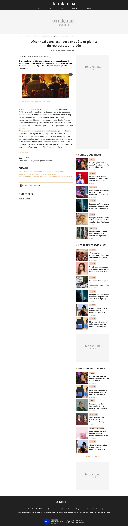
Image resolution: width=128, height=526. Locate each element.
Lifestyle (88, 9)
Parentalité (74, 9)
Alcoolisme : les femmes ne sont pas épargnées (38, 174)
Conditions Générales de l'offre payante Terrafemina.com (60, 512)
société (39, 9)
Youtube (22, 128)
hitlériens (22, 125)
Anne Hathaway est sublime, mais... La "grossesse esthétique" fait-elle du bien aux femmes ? (97, 422)
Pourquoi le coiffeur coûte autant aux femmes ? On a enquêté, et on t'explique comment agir (99, 221)
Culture (52, 9)
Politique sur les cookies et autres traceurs (88, 509)
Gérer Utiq (93, 512)
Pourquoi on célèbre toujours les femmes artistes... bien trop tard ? (98, 406)
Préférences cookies (104, 512)
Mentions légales (67, 509)
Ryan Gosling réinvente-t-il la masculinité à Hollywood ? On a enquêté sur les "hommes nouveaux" (99, 194)
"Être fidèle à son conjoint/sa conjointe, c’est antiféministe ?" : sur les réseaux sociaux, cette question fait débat (99, 257)
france (28, 198)
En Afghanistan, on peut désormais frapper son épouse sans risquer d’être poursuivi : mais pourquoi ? (99, 285)
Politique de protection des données (29, 512)
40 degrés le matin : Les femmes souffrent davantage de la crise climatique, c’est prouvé (98, 311)
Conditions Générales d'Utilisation (35, 509)
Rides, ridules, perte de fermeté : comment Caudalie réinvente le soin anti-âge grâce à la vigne (99, 434)
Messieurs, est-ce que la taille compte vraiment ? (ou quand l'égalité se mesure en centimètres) (98, 325)
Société (35, 36)
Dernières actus (28, 36)
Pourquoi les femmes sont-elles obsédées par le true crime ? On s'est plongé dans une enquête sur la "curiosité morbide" (99, 208)
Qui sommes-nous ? (54, 509)
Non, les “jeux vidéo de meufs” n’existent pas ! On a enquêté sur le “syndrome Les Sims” (99, 166)
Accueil (20, 36)
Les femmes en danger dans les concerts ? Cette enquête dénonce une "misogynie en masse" (98, 179)
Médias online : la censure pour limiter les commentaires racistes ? (45, 176)
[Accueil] (64, 3)
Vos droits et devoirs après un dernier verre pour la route (41, 171)
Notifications (84, 512)
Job (62, 9)
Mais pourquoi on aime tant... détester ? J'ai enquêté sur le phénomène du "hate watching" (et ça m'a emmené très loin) (99, 235)
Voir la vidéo (23, 152)
